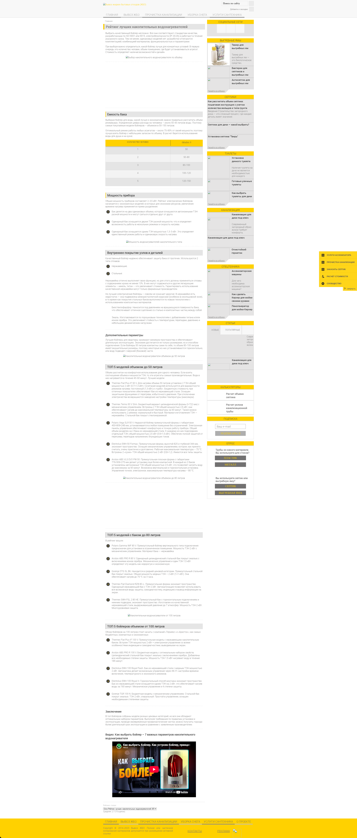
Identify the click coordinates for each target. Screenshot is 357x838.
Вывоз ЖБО (131, 15)
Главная (112, 15)
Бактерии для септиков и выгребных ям (240, 71)
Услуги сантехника (227, 15)
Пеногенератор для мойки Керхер (242, 307)
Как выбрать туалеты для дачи (242, 194)
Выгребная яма (230, 492)
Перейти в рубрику (216, 91)
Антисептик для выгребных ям (241, 81)
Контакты (195, 831)
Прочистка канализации (163, 15)
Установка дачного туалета (241, 159)
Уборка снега (197, 15)
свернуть (351, 288)
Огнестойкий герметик (239, 251)
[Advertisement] (154, 84)
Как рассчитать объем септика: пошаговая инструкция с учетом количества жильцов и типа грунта (227, 105)
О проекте (244, 821)
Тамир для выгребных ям (240, 46)
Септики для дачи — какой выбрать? (228, 124)
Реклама (223, 831)
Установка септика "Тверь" (223, 136)
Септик (230, 486)
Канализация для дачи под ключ (241, 216)
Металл (230, 464)
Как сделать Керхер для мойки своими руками (242, 297)
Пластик (230, 457)
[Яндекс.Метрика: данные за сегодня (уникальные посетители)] (244, 832)
